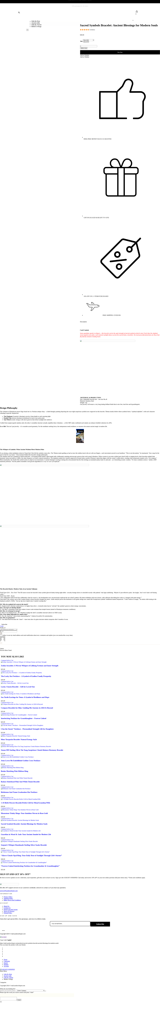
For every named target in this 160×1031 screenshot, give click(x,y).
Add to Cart (84, 48)
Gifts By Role (35, 21)
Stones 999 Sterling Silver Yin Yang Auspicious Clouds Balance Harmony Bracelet (32, 750)
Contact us (7, 908)
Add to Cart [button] (9, 755)
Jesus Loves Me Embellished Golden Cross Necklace (20, 761)
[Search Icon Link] (19, 13)
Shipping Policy (8, 898)
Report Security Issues (11, 909)
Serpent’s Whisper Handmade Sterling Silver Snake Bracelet (24, 845)
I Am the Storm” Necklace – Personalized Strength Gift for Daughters (27, 729)
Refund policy (8, 913)
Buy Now (120, 52)
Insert (19, 1000)
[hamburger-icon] (133, 20)
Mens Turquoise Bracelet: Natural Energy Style (19, 739)
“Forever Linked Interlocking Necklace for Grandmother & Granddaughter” (30, 866)
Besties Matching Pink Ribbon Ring (14, 771)
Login (2, 626)
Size (81, 41)
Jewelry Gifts (35, 23)
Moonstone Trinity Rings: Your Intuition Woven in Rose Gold (24, 813)
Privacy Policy (8, 897)
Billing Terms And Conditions (12, 900)
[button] (84, 29)
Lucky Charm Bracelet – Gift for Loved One (18, 687)
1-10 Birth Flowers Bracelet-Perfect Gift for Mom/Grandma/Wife (25, 803)
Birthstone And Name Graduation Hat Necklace (19, 792)
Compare (3, 660)
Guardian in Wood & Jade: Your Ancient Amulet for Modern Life (26, 834)
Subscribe (100, 924)
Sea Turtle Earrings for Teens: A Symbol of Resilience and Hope (25, 697)
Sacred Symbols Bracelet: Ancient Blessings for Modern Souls (24, 824)
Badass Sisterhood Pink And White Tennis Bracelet (20, 782)
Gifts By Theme (8, 977)
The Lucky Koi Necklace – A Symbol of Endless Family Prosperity (26, 676)
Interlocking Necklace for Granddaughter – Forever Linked (23, 718)
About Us (6, 906)
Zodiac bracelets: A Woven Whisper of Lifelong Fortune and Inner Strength (29, 666)
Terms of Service (9, 911)
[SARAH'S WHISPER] (7, 969)
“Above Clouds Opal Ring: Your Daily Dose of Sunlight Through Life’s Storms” (31, 855)
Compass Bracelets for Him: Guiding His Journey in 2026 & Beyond (27, 708)
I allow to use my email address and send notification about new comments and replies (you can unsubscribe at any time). (37, 635)
